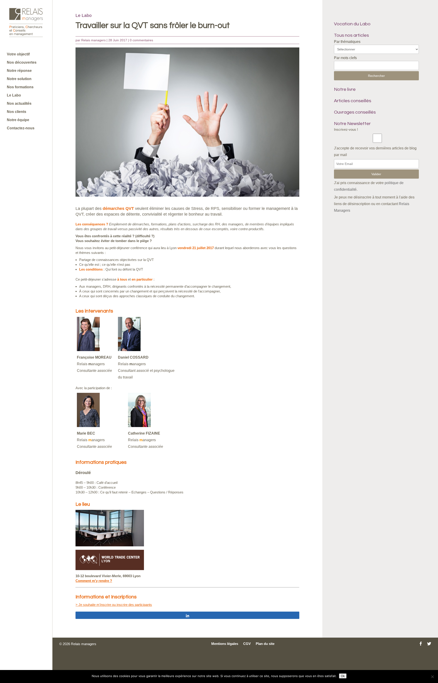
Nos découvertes (21, 62)
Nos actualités (19, 103)
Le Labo (14, 95)
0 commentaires (141, 40)
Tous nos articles (351, 35)
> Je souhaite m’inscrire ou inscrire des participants (114, 605)
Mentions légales (224, 644)
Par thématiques (347, 42)
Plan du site (265, 644)
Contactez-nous (20, 128)
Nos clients (16, 112)
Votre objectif (18, 54)
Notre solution (19, 79)
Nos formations (20, 87)
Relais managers (93, 40)
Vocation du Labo (352, 24)
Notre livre (345, 89)
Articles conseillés (352, 101)
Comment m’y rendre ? (94, 581)
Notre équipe (18, 120)
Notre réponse (19, 71)
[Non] (432, 676)
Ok (343, 676)
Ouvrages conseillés (355, 112)
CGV (247, 644)
